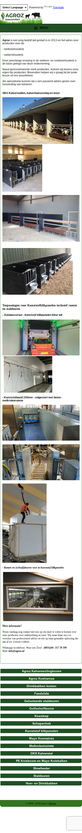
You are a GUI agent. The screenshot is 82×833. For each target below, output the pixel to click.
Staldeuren (41, 776)
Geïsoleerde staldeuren (41, 701)
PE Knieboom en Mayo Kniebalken (41, 761)
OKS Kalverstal (41, 753)
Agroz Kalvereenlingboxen (41, 671)
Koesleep (42, 716)
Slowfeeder (41, 768)
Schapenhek (41, 723)
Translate (58, 7)
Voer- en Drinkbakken (42, 783)
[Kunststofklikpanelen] (41, 354)
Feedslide (41, 693)
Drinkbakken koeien (41, 686)
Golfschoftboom (41, 708)
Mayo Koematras (41, 738)
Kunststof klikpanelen (41, 731)
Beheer (52, 803)
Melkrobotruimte (41, 746)
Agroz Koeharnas (41, 678)
